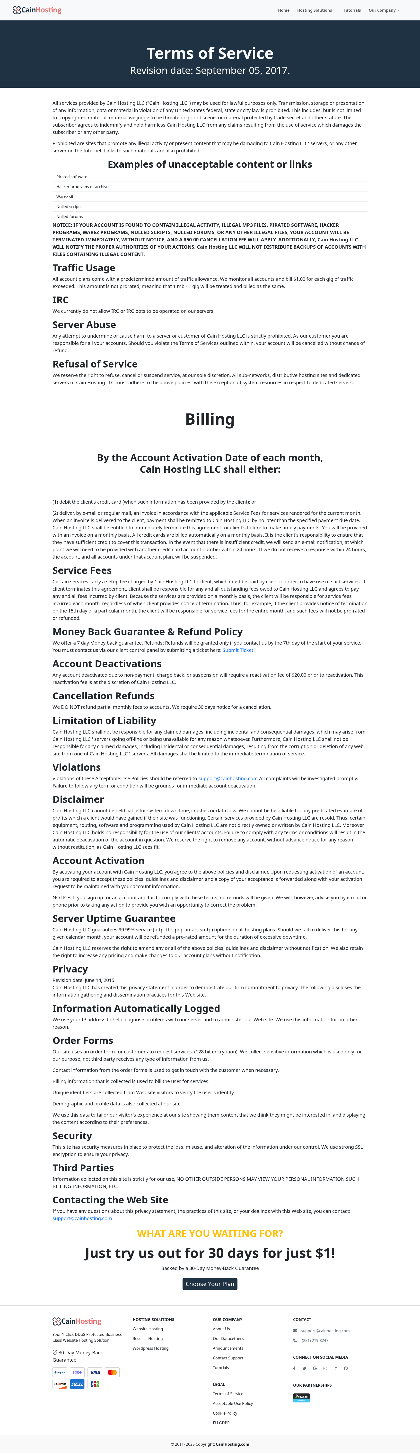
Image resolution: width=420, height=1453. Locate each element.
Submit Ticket (238, 650)
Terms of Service (228, 1393)
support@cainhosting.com (228, 778)
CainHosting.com (232, 1444)
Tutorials (352, 10)
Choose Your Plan (210, 1284)
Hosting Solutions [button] (315, 10)
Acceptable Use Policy (233, 1403)
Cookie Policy (225, 1413)
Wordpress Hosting (151, 1348)
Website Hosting (148, 1328)
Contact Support (228, 1358)
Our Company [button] (383, 10)
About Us (221, 1328)
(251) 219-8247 (314, 1340)
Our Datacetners (228, 1338)
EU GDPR (221, 1423)
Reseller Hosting (148, 1338)
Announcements (228, 1348)
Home (283, 10)
